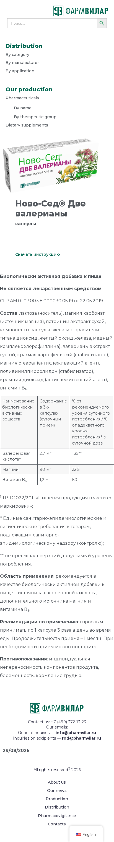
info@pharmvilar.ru (76, 732)
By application (20, 70)
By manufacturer (22, 62)
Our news (57, 790)
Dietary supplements (27, 125)
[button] (18, 11)
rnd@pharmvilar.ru (81, 738)
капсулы (25, 223)
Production (57, 798)
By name (23, 107)
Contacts (57, 824)
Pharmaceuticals (22, 97)
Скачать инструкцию (37, 254)
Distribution (57, 807)
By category (17, 54)
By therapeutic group (35, 116)
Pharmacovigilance (57, 815)
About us (57, 782)
